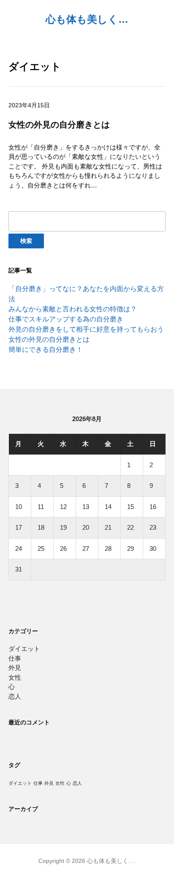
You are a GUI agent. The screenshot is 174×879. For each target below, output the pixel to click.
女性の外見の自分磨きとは (49, 339)
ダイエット (24, 648)
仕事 (14, 658)
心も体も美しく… (87, 19)
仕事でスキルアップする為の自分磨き (65, 319)
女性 (14, 677)
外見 (14, 667)
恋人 (14, 696)
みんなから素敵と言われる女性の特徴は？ (72, 309)
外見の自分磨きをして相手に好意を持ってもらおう (86, 329)
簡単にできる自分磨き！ (45, 349)
